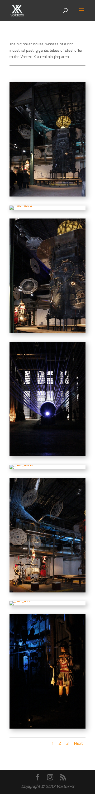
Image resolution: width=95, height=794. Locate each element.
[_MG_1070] (21, 464)
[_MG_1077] (48, 195)
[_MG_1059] (48, 455)
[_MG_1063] (21, 601)
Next (78, 743)
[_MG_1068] (48, 591)
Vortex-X (65, 786)
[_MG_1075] (21, 205)
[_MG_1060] (48, 727)
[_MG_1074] (48, 331)
